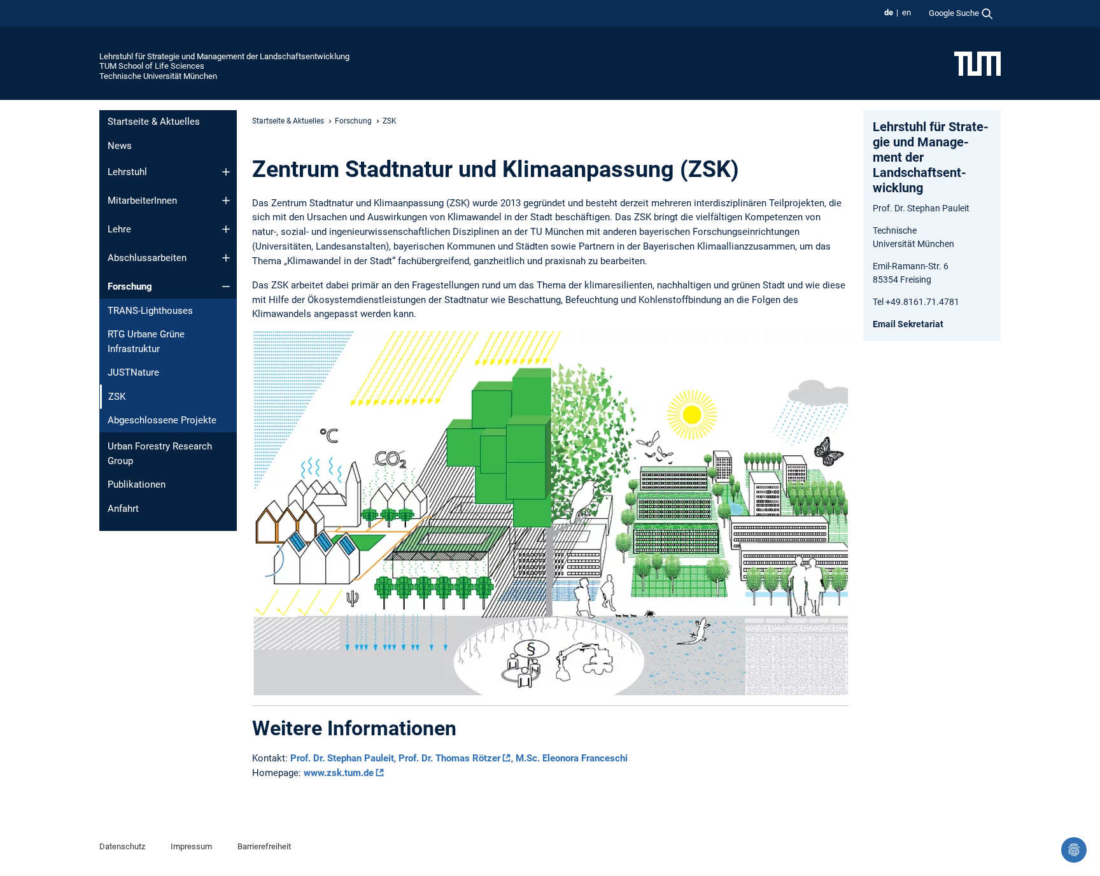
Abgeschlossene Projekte (162, 420)
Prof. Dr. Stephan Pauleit (342, 758)
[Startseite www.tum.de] (977, 63)
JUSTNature (133, 372)
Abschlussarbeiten (147, 258)
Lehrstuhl (127, 172)
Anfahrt (123, 508)
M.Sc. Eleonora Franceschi (572, 758)
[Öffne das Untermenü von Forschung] (226, 286)
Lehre (119, 229)
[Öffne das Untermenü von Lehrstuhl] (226, 172)
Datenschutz (122, 846)
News (120, 146)
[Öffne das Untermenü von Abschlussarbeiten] (226, 257)
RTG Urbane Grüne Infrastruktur (146, 341)
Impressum (191, 846)
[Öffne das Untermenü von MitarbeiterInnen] (226, 200)
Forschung (130, 286)
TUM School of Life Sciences (151, 66)
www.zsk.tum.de (339, 773)
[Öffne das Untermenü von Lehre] (226, 229)
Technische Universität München (158, 76)
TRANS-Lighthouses (150, 310)
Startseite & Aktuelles (154, 121)
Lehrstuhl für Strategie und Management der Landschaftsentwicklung (224, 56)
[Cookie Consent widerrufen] (1074, 850)
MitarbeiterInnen (142, 200)
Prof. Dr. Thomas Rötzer (449, 758)
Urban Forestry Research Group (160, 454)
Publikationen (137, 484)
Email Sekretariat (908, 324)
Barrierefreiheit (264, 846)
